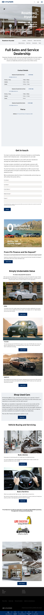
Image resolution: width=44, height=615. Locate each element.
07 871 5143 (30, 74)
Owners (23, 591)
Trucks (23, 590)
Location (24, 40)
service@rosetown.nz (13, 91)
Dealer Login (11, 600)
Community (34, 43)
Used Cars (28, 43)
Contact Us (30, 40)
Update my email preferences (29, 600)
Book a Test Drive (37, 40)
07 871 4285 (30, 103)
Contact (24, 592)
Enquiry (6, 198)
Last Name (6, 184)
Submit (7, 209)
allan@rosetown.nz (13, 77)
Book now (23, 464)
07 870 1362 (31, 88)
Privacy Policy (4, 600)
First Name (6, 180)
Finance (4, 591)
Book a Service (22, 43)
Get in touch (22, 583)
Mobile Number (7, 193)
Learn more (8, 261)
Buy (3, 590)
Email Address (7, 189)
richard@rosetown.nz (13, 105)
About (3, 592)
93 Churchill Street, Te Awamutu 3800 (25, 113)
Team (40, 43)
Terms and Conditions (18, 600)
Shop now (22, 417)
